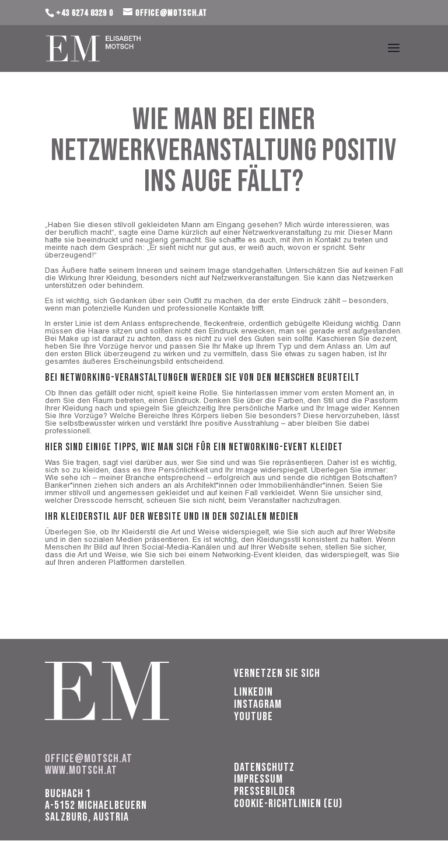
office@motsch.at (88, 759)
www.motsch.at (81, 770)
